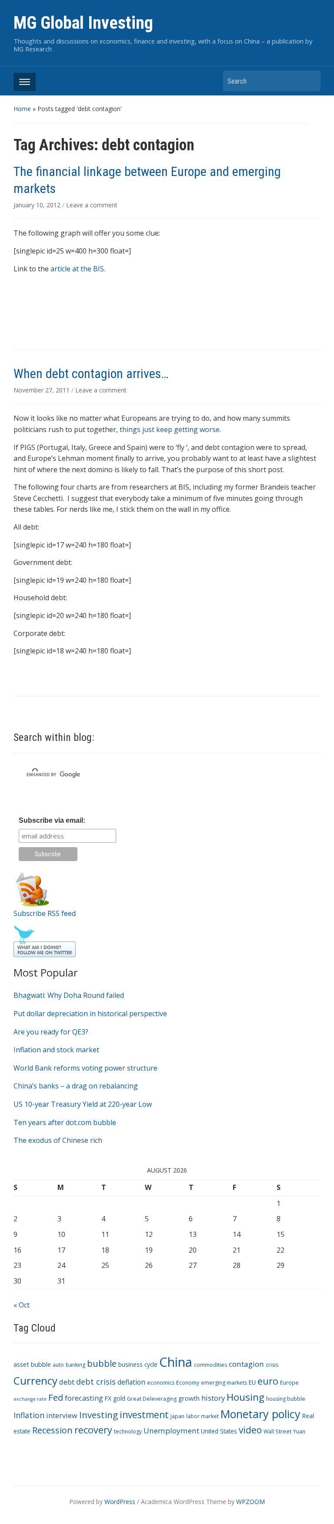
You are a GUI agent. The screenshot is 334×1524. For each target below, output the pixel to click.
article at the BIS (77, 269)
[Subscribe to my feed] (32, 888)
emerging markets (224, 1382)
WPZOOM (250, 1501)
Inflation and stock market (56, 1049)
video (250, 1430)
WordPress (119, 1501)
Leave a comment (91, 205)
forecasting (84, 1398)
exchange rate (30, 1399)
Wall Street (277, 1431)
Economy (187, 1382)
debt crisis (96, 1381)
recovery (93, 1429)
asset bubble (32, 1364)
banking (75, 1365)
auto (58, 1365)
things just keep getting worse (170, 429)
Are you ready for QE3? (50, 1032)
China (175, 1362)
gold (119, 1398)
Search (309, 81)
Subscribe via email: (52, 820)
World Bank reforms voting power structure (85, 1068)
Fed (55, 1397)
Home (22, 109)
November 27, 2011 (42, 390)
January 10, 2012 (37, 205)
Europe (289, 1382)
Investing (98, 1415)
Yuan (299, 1431)
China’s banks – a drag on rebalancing (75, 1086)
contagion (246, 1364)
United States (219, 1431)
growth (189, 1398)
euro (267, 1381)
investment (144, 1415)
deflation (131, 1382)
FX (108, 1398)
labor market (202, 1416)
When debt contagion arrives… (91, 373)
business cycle (137, 1364)
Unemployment (171, 1431)
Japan (177, 1416)
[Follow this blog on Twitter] (44, 941)
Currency (35, 1380)
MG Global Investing (83, 23)
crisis (272, 1365)
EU (252, 1382)
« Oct (21, 1305)
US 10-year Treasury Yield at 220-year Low (82, 1104)
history (213, 1398)
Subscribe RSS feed (44, 913)
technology (128, 1431)
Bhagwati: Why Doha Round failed (68, 995)
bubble (102, 1363)
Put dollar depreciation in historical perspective (90, 1013)
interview (61, 1415)
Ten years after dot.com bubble (64, 1122)
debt (66, 1382)
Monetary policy (260, 1413)
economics (160, 1382)
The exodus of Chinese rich (57, 1140)
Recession (52, 1430)
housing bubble (285, 1398)
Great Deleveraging (152, 1398)
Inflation (28, 1415)
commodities (210, 1365)
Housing (245, 1397)
